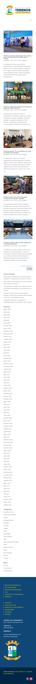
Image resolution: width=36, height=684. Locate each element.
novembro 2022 (8, 426)
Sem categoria (23, 60)
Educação (6, 523)
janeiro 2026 (7, 328)
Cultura (6, 517)
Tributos (6, 558)
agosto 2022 (7, 431)
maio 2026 (7, 317)
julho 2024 (7, 374)
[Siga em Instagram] (31, 678)
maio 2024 (7, 380)
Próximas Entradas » (26, 266)
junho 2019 (7, 488)
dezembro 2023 (8, 393)
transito (6, 555)
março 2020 (7, 464)
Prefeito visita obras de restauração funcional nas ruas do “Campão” (15, 197)
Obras (5, 539)
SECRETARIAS (9, 609)
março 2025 (7, 355)
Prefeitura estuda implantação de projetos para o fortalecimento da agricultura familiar (17, 57)
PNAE (5, 544)
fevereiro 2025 (8, 358)
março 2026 (7, 323)
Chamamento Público (10, 515)
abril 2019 (6, 494)
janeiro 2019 (7, 502)
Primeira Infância (8, 547)
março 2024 (7, 385)
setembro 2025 (8, 339)
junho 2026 (7, 315)
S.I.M (6, 592)
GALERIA (8, 614)
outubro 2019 (7, 477)
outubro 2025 (7, 336)
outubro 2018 (7, 505)
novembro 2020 (8, 442)
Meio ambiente (8, 536)
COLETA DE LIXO (10, 605)
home (5, 531)
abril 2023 (6, 412)
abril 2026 (6, 320)
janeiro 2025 (7, 361)
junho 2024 (7, 377)
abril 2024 (6, 383)
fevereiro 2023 (8, 418)
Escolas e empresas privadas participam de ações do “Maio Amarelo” (18, 107)
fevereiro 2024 (8, 388)
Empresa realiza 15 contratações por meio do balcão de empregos (17, 152)
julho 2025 (7, 344)
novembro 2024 (8, 366)
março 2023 (7, 415)
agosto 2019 (7, 483)
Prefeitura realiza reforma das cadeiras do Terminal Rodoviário (17, 243)
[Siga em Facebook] (27, 678)
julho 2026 (7, 312)
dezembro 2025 (8, 331)
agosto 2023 (7, 402)
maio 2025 (7, 350)
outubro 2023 (7, 396)
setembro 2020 (8, 448)
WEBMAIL (8, 596)
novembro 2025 (8, 334)
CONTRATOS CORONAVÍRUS (14, 594)
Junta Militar (7, 534)
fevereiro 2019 (8, 499)
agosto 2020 (7, 450)
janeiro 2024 (7, 391)
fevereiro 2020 (8, 467)
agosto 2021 (7, 434)
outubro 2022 (7, 429)
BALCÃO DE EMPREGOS (13, 585)
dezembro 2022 (8, 423)
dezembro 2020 (8, 439)
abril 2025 (6, 353)
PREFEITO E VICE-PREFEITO (14, 607)
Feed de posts (8, 568)
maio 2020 (7, 459)
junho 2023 (7, 407)
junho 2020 (7, 456)
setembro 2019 (8, 480)
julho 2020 (7, 453)
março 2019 (7, 497)
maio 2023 (7, 410)
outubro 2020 (7, 445)
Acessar (6, 565)
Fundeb (6, 528)
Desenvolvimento (9, 520)
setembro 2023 (8, 399)
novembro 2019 (8, 475)
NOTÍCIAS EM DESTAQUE (13, 590)
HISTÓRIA (8, 612)
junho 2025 (7, 347)
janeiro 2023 (7, 421)
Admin (7, 60)
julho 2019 (7, 486)
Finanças (6, 525)
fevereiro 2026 (8, 326)
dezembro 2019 (8, 472)
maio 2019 (7, 491)
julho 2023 (7, 404)
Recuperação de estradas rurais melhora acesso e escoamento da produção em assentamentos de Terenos (18, 288)
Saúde (5, 550)
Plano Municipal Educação (11, 542)
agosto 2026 (7, 309)
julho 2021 (7, 437)
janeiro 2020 (7, 469)
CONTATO (8, 603)
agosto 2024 (7, 372)
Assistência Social (9, 512)
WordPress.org (8, 571)
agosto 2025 (7, 342)
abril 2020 (6, 461)
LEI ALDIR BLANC (10, 587)
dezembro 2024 (8, 364)
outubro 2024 (7, 369)
